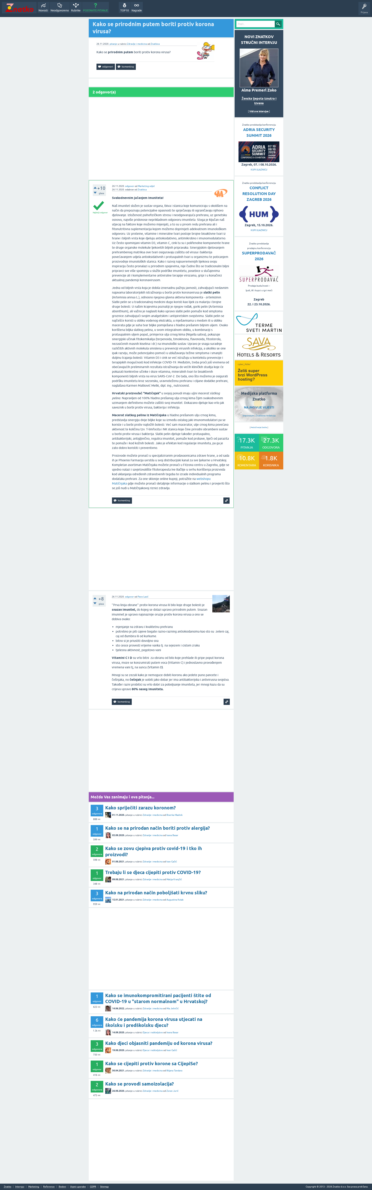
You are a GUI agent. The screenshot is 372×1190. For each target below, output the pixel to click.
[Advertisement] (161, 138)
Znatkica (155, 44)
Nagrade (137, 10)
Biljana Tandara (174, 1070)
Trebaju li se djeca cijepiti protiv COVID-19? (153, 872)
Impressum (248, 415)
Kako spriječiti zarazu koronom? (140, 808)
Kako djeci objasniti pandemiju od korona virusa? (158, 1043)
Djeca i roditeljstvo (153, 1032)
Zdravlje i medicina (137, 44)
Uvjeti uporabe (78, 1187)
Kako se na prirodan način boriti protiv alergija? (157, 828)
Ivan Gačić (171, 861)
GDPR (93, 1187)
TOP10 (124, 10)
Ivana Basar (172, 835)
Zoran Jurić (172, 1091)
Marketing (33, 1187)
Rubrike (76, 10)
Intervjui (19, 1187)
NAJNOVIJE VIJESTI (259, 407)
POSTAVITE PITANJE (95, 10)
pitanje (113, 44)
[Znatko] (19, 7)
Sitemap (104, 1187)
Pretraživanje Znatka (259, 427)
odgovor (129, 186)
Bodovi (62, 1187)
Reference (49, 1187)
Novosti (43, 10)
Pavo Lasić (143, 596)
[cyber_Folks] (259, 384)
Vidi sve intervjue (259, 111)
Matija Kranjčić (174, 879)
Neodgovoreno (60, 10)
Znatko (7, 1187)
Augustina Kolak (174, 899)
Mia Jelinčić (172, 1008)
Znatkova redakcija (266, 415)
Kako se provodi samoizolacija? (139, 1084)
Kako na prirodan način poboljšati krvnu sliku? (156, 892)
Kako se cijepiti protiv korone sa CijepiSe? (151, 1063)
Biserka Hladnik (174, 815)
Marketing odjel (146, 186)
